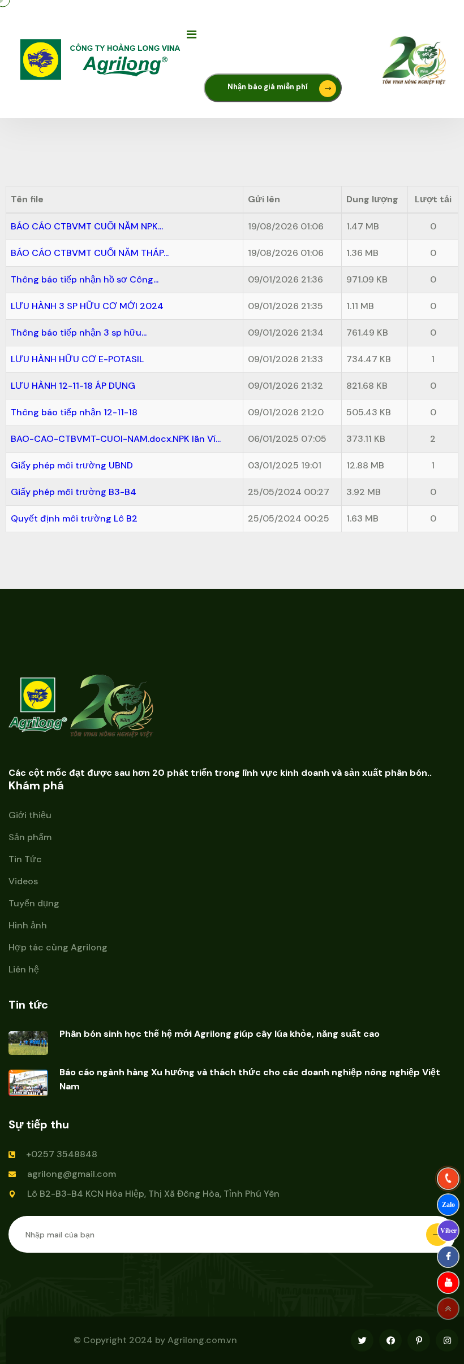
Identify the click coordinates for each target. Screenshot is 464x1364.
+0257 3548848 (61, 1154)
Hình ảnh (27, 925)
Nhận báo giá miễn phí (268, 87)
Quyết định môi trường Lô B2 (74, 518)
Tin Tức (25, 859)
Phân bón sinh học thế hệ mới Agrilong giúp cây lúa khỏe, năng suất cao (219, 1034)
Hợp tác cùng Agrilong (58, 947)
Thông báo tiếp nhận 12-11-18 (74, 412)
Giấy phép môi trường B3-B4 (73, 492)
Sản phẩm (29, 837)
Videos (23, 881)
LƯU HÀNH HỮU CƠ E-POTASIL (77, 359)
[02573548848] (448, 1178)
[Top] (448, 1308)
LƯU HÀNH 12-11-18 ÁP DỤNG (73, 386)
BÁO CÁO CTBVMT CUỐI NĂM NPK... (87, 226)
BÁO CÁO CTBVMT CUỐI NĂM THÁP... (90, 253)
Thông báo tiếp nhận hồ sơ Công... (84, 279)
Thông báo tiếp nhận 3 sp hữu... (79, 332)
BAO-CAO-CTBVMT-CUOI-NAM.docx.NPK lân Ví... (116, 439)
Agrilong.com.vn (202, 1340)
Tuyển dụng (33, 903)
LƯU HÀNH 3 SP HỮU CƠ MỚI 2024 (87, 306)
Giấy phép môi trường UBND (72, 465)
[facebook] (448, 1256)
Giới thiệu (29, 815)
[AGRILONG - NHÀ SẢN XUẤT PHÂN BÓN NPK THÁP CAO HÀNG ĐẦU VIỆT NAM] (102, 58)
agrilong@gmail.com (71, 1174)
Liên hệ (23, 969)
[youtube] (448, 1282)
